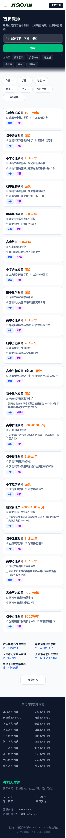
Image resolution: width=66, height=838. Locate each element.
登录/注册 (56, 5)
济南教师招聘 (10, 729)
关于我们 (8, 797)
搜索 (33, 48)
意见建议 (41, 801)
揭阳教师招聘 (42, 741)
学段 (8, 80)
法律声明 (8, 801)
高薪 (20, 64)
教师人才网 (11, 783)
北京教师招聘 (10, 711)
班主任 (47, 57)
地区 (39, 80)
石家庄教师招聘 (12, 717)
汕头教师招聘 (42, 747)
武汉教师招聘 (10, 759)
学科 (24, 80)
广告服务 (41, 797)
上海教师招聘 (10, 723)
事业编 (8, 64)
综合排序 (14, 97)
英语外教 (33, 57)
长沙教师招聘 (42, 753)
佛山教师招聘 (10, 741)
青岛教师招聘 (42, 723)
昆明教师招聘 (10, 765)
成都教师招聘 (42, 759)
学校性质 (41, 89)
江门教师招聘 (10, 753)
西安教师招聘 (42, 765)
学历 (24, 89)
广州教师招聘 (10, 735)
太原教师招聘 (42, 711)
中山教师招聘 (10, 747)
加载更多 (33, 679)
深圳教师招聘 (42, 735)
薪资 (8, 89)
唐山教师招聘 (42, 717)
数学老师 (18, 57)
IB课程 (32, 64)
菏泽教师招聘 (42, 729)
